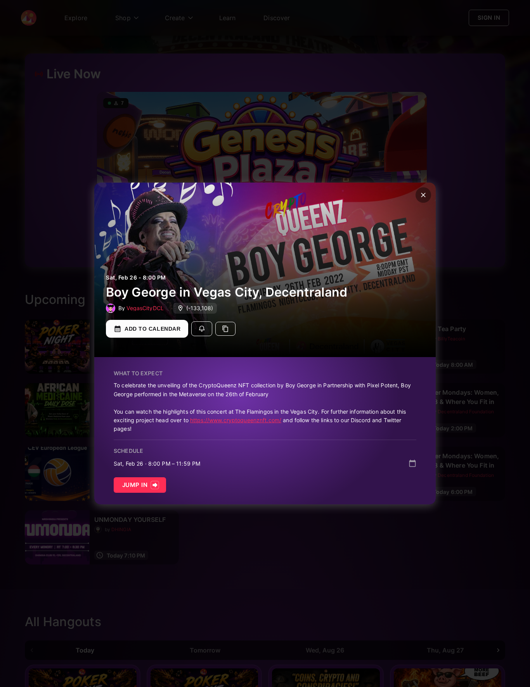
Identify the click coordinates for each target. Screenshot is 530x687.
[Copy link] (225, 329)
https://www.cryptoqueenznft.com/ (235, 420)
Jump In (134, 484)
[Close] (423, 195)
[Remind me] (201, 328)
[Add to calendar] (412, 463)
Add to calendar (152, 329)
